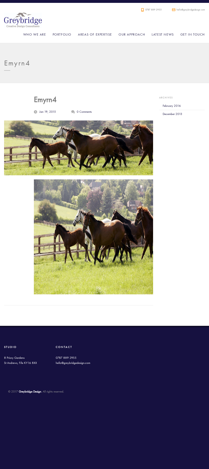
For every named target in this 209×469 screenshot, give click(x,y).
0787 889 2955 (153, 9)
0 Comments (84, 112)
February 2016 (172, 106)
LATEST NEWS (163, 34)
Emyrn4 (45, 99)
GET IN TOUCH (192, 34)
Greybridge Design (106, 21)
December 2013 (172, 114)
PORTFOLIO (62, 34)
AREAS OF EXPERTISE (95, 34)
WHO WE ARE (34, 34)
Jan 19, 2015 (47, 112)
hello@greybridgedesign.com (191, 9)
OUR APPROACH (132, 34)
